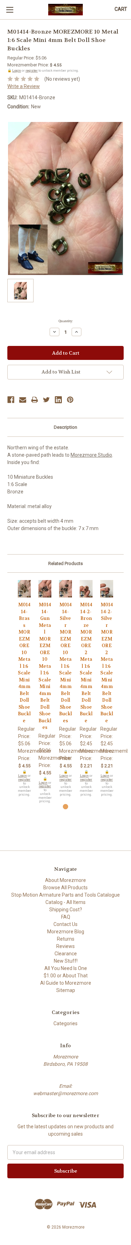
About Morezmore (65, 880)
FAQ (65, 917)
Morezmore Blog (65, 931)
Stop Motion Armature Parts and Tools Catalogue (65, 895)
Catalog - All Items (65, 902)
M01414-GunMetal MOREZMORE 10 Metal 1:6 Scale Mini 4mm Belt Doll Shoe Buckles (44, 666)
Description (65, 427)
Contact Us (65, 924)
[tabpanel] (24, 688)
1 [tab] (65, 806)
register (32, 70)
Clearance (65, 953)
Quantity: (65, 321)
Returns (65, 939)
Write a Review (23, 86)
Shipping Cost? (65, 909)
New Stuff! (66, 961)
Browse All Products (65, 887)
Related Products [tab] (65, 563)
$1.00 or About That (66, 975)
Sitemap (65, 990)
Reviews (65, 946)
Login (16, 70)
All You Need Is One (65, 968)
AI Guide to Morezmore (65, 983)
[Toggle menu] (9, 9)
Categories (65, 1023)
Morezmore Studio (91, 455)
